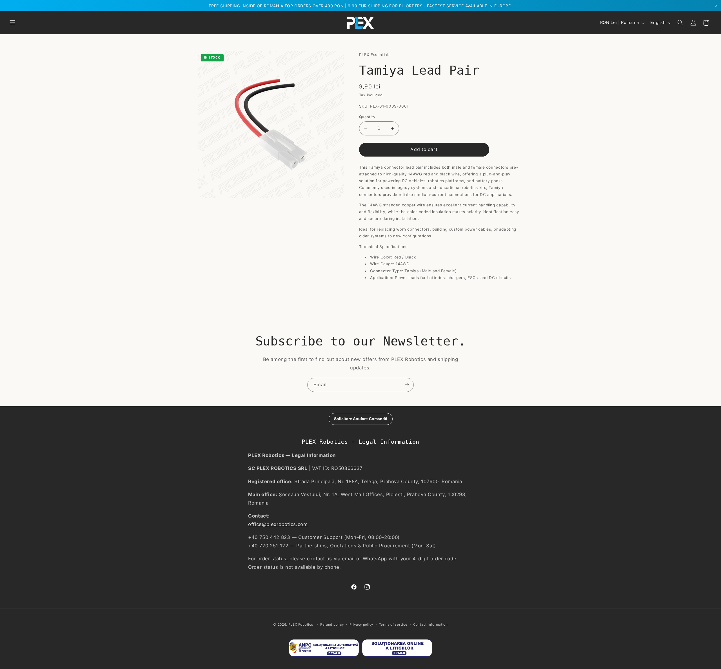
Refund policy (332, 624)
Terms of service (393, 624)
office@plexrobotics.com (278, 524)
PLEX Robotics (300, 624)
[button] (12, 22)
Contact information (430, 624)
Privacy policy (361, 624)
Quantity (367, 117)
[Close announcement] (716, 5)
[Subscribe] (406, 385)
